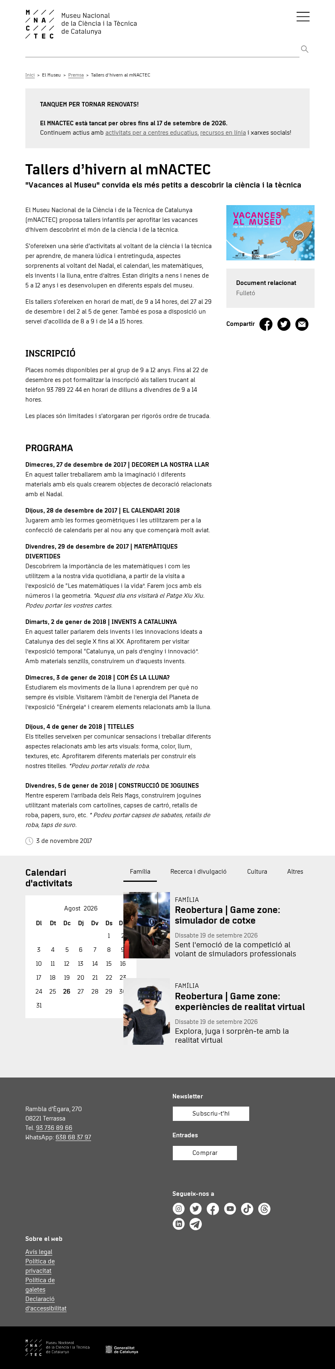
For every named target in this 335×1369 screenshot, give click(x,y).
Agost (72, 908)
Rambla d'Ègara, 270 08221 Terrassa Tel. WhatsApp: (58, 1123)
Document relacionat (266, 283)
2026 (91, 908)
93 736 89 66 (54, 1128)
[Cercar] (304, 50)
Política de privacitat (40, 1266)
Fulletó (245, 293)
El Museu (51, 75)
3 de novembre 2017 (62, 841)
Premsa (76, 75)
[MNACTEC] (130, 24)
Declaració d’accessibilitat (45, 1304)
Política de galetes (40, 1285)
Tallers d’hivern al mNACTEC (120, 75)
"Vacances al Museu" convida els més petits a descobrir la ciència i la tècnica (163, 185)
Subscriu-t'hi (211, 1113)
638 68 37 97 (73, 1137)
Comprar (204, 1153)
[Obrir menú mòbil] (303, 16)
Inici (30, 75)
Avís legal (38, 1252)
